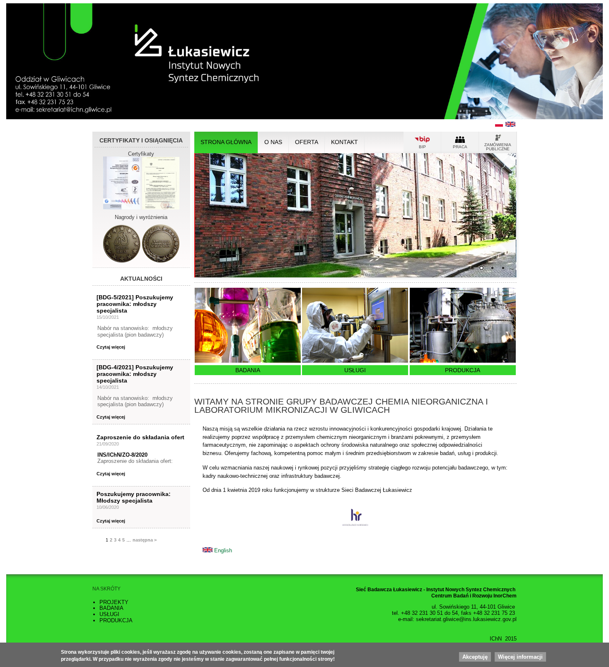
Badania (247, 370)
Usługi (355, 370)
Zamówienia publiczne (497, 146)
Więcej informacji (520, 657)
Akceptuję (475, 657)
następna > (145, 539)
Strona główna (226, 142)
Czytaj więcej (111, 346)
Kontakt (344, 142)
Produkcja (462, 370)
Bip (422, 146)
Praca (460, 146)
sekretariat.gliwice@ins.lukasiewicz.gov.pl (466, 619)
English (223, 550)
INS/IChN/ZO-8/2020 (122, 455)
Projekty (113, 602)
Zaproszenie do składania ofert (140, 437)
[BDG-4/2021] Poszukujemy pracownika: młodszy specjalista (135, 374)
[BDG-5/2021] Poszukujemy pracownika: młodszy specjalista (135, 304)
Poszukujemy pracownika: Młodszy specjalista (134, 497)
